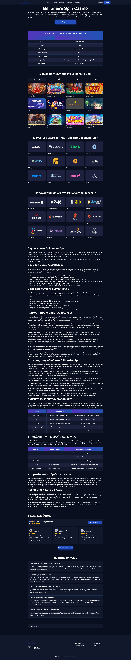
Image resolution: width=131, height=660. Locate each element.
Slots (93, 79)
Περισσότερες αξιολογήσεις (65, 547)
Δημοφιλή (35, 79)
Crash (74, 79)
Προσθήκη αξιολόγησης (95, 522)
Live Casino (55, 79)
